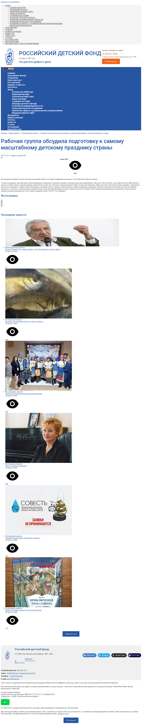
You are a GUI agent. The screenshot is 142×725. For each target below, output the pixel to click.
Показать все (71, 634)
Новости (9, 34)
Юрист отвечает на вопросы (16, 466)
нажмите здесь (62, 714)
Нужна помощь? (13, 32)
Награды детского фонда (22, 18)
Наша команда (17, 14)
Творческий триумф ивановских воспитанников (23, 394)
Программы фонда (17, 75)
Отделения (13, 78)
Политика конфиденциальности (26, 20)
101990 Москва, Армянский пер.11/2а (21, 673)
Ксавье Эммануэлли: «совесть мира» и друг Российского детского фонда (33, 249)
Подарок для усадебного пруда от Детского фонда (24, 321)
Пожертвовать (111, 61)
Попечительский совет (21, 12)
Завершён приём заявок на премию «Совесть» (22, 538)
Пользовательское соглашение (25, 22)
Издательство (12, 42)
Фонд (8, 6)
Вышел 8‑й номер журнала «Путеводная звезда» (23, 610)
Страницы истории (19, 16)
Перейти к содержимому (10, 2)
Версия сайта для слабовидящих (22, 44)
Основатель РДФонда (22, 92)
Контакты (12, 87)
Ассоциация (11, 40)
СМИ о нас (10, 36)
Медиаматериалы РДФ (21, 26)
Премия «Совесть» (17, 85)
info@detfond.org (13, 679)
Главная (11, 73)
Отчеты (9, 30)
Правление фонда (19, 10)
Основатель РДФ (18, 8)
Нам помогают (15, 80)
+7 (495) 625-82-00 (16, 676)
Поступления (14, 82)
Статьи (8, 38)
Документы (11, 28)
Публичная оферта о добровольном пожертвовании (36, 24)
